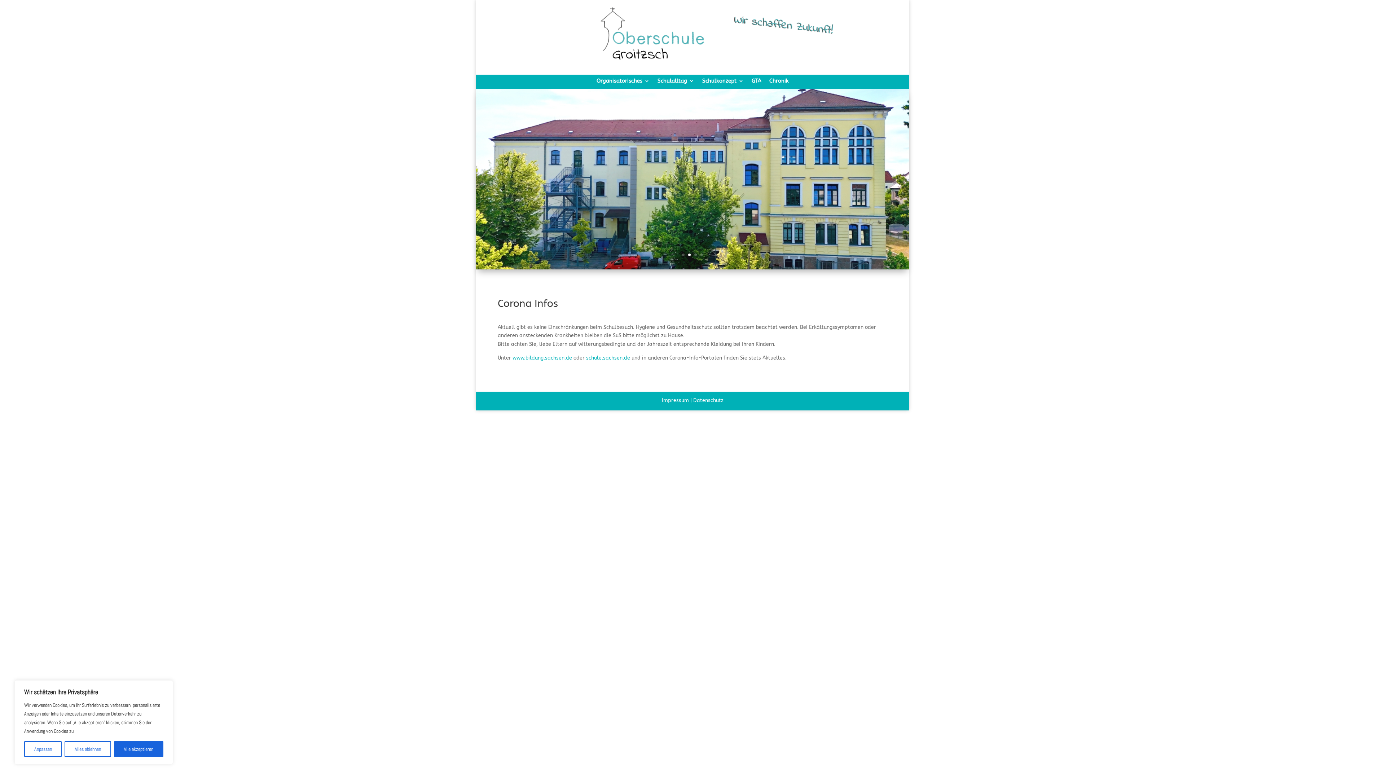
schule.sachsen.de (608, 358)
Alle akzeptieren (138, 749)
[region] (93, 722)
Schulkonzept (719, 81)
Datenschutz (708, 400)
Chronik (779, 81)
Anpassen (43, 749)
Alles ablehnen (88, 749)
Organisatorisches (619, 81)
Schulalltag (672, 81)
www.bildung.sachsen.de (542, 358)
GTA (756, 81)
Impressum (675, 400)
